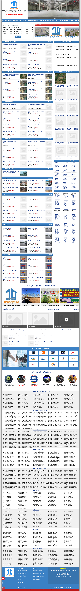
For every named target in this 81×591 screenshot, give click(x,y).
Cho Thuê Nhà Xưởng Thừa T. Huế (40, 418)
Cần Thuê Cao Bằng (68, 514)
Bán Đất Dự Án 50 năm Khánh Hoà (55, 478)
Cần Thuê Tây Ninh (7, 526)
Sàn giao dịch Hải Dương (69, 564)
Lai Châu (73, 169)
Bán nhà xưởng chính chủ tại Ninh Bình (36, 141)
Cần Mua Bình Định (7, 500)
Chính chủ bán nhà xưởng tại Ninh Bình (11, 148)
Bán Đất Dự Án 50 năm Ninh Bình (70, 471)
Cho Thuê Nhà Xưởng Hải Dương (70, 426)
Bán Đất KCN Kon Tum (22, 402)
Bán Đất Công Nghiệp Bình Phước (55, 443)
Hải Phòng (57, 215)
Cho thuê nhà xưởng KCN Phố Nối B (72, 143)
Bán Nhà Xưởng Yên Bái (23, 457)
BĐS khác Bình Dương (68, 530)
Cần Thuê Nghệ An (37, 520)
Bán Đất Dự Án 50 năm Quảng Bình (10, 483)
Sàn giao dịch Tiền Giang (23, 564)
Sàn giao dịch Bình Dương (69, 550)
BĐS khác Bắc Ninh (52, 533)
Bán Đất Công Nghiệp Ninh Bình (70, 432)
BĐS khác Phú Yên (67, 540)
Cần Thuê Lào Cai (67, 515)
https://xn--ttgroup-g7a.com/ (38, 572)
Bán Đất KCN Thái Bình (53, 398)
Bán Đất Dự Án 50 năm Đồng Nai (9, 471)
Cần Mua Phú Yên (67, 501)
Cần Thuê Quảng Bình (7, 522)
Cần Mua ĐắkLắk (51, 500)
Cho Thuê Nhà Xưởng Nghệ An (39, 421)
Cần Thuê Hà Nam (22, 512)
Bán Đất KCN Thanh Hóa (8, 395)
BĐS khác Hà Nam (22, 532)
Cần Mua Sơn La (36, 497)
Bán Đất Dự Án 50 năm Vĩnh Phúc (55, 471)
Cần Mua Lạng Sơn (52, 496)
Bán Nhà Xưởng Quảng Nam (24, 461)
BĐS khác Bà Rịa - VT (52, 541)
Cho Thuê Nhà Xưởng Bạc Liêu (24, 424)
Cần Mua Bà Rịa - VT (52, 502)
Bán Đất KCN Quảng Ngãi (38, 403)
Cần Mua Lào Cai (67, 496)
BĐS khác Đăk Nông (37, 538)
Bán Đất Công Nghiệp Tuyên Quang (10, 438)
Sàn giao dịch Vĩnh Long (53, 564)
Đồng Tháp (73, 183)
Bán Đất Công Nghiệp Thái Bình (54, 436)
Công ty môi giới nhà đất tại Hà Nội (10, 270)
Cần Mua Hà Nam (21, 493)
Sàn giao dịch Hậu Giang (23, 563)
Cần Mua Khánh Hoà (52, 498)
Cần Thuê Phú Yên (67, 520)
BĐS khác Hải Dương (68, 545)
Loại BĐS (18, 27)
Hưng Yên (57, 188)
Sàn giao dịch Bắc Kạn (37, 552)
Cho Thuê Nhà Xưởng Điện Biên (9, 416)
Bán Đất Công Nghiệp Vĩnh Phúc (55, 432)
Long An (73, 184)
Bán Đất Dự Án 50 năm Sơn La (39, 475)
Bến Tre (73, 182)
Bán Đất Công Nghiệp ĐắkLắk (54, 439)
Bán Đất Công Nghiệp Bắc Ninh (54, 434)
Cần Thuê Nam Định (7, 516)
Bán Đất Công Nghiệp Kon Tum (24, 440)
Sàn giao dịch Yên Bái (22, 556)
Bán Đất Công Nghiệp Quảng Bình (10, 442)
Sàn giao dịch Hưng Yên (8, 566)
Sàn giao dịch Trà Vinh (37, 564)
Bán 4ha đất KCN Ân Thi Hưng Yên (35, 131)
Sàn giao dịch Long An (52, 563)
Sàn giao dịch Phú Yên (68, 559)
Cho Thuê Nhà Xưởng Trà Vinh (39, 426)
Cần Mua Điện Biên (7, 496)
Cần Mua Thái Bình (52, 497)
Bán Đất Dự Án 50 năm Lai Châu (39, 474)
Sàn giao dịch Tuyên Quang (8, 556)
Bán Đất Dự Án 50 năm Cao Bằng (70, 472)
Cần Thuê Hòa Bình (37, 512)
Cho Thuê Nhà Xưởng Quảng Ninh (25, 428)
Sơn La (64, 171)
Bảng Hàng (76, 20)
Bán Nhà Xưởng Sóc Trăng (69, 464)
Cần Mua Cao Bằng (68, 494)
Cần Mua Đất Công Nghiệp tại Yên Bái (10, 180)
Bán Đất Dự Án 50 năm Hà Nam (24, 471)
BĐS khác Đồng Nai (7, 532)
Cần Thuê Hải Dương (68, 526)
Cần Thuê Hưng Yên (7, 527)
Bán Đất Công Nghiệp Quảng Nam (25, 442)
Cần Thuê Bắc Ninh (52, 514)
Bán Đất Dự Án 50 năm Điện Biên (9, 474)
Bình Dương (57, 199)
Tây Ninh (64, 186)
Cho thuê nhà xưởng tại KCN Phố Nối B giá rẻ (72, 100)
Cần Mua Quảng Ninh (22, 508)
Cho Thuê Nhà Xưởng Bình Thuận (25, 420)
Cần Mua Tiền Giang (22, 506)
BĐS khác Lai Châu (37, 534)
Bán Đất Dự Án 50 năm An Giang (9, 484)
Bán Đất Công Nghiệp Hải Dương (70, 446)
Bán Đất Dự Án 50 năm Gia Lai (70, 480)
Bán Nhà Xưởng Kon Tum (23, 460)
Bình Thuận (65, 175)
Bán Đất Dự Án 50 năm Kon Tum (24, 482)
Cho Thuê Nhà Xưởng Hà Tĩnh (9, 421)
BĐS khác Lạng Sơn (52, 534)
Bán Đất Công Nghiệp (29, 20)
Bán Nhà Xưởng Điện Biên (8, 454)
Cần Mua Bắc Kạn (36, 494)
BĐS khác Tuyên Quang (7, 537)
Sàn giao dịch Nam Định (8, 555)
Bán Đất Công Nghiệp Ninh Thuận (55, 440)
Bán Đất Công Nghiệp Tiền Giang (24, 446)
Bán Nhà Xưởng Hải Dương (69, 465)
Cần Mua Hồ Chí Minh (22, 492)
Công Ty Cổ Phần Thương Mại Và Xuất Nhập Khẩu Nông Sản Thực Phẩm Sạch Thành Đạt (50, 304)
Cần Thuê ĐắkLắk (52, 519)
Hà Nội (56, 162)
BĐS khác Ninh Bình (68, 532)
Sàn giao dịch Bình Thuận (23, 558)
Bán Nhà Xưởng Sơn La (38, 456)
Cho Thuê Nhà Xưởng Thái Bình (54, 417)
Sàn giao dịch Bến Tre (37, 562)
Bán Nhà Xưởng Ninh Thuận (54, 460)
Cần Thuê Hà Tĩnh (6, 520)
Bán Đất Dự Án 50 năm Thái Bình (55, 475)
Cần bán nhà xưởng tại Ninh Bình (35, 148)
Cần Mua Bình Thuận (22, 500)
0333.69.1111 (59, 386)
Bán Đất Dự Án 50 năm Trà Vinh (39, 487)
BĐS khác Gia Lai (67, 538)
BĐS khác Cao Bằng (68, 533)
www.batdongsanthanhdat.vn (38, 573)
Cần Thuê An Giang (7, 523)
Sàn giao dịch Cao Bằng (68, 552)
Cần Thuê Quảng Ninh (22, 527)
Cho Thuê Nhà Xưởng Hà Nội (9, 412)
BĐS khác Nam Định (7, 536)
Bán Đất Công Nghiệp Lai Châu (39, 435)
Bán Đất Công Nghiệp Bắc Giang (24, 434)
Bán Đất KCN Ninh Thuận (53, 402)
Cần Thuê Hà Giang (22, 515)
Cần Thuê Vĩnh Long (52, 526)
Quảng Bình (65, 179)
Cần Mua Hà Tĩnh (6, 501)
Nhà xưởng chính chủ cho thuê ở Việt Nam (59, 100)
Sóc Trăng (57, 186)
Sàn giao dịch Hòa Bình (38, 551)
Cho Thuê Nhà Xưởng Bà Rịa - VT (55, 422)
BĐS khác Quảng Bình (7, 541)
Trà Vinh (56, 187)
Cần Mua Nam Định (7, 497)
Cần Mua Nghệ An (37, 501)
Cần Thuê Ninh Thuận (52, 520)
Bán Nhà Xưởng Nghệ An (38, 460)
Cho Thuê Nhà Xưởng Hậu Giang (24, 425)
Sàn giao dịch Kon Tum (22, 559)
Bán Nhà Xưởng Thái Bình (53, 456)
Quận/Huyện (18, 29)
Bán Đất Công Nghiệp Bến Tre (39, 443)
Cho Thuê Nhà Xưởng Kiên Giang (40, 425)
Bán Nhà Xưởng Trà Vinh (38, 465)
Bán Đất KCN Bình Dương (69, 393)
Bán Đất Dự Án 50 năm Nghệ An (39, 482)
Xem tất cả (50, 41)
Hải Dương (73, 187)
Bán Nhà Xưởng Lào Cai (68, 454)
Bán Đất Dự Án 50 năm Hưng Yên (9, 488)
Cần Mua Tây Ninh (6, 506)
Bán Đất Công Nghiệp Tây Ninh (9, 446)
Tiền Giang (73, 186)
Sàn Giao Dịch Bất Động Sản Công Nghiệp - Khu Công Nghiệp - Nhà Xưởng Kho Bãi (69, 304)
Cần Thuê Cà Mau (67, 523)
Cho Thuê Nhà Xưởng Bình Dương (71, 412)
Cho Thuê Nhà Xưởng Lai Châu (39, 416)
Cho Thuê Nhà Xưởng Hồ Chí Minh (25, 412)
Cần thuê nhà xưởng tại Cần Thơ (35, 217)
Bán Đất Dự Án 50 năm (46, 20)
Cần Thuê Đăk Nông (37, 519)
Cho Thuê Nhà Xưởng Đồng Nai (9, 413)
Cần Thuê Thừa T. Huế (37, 518)
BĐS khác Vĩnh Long (52, 545)
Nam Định (73, 170)
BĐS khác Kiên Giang (37, 544)
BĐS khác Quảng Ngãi (37, 541)
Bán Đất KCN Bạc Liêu (22, 404)
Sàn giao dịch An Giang (7, 562)
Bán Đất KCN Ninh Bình (68, 394)
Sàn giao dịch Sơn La (37, 555)
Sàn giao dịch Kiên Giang (38, 563)
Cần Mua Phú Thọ (21, 497)
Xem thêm (76, 24)
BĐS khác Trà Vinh (37, 545)
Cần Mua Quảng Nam (22, 502)
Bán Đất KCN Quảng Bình (8, 403)
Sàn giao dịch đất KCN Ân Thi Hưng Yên (36, 104)
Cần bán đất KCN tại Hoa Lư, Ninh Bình (11, 44)
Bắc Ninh (65, 167)
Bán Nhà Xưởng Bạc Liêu (23, 462)
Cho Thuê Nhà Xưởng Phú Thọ (24, 417)
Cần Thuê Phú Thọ (22, 516)
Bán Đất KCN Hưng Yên (7, 408)
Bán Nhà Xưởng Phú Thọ (23, 456)
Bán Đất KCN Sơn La (37, 398)
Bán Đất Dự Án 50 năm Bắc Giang (25, 472)
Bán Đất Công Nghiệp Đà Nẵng (39, 431)
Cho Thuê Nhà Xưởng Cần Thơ (70, 422)
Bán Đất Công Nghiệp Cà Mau (70, 443)
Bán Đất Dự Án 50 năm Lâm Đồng (70, 478)
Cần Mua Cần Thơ (67, 502)
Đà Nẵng (73, 162)
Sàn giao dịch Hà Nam (22, 551)
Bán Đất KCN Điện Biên (7, 397)
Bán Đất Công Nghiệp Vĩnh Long (55, 446)
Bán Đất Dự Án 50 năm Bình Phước (55, 484)
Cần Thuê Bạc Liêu (22, 523)
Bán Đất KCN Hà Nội (7, 393)
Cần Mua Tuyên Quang (7, 498)
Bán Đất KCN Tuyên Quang (8, 399)
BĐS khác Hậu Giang (22, 544)
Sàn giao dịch (67, 20)
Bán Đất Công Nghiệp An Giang (9, 443)
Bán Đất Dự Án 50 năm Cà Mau (70, 484)
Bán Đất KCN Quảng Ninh (23, 408)
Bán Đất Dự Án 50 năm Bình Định (9, 480)
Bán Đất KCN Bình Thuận (23, 400)
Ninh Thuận (74, 178)
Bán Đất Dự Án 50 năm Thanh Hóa (10, 472)
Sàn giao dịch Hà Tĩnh (7, 559)
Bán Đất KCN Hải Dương (69, 407)
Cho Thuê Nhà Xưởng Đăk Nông (39, 420)
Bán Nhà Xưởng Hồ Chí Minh (24, 450)
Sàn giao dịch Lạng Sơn (53, 554)
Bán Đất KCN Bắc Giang (23, 395)
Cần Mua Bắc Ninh (52, 494)
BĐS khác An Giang (7, 542)
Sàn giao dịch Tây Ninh (7, 564)
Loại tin (4, 27)
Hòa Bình (65, 165)
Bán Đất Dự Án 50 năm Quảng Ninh (25, 488)
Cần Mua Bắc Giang (22, 494)
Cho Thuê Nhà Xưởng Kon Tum (24, 421)
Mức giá (4, 33)
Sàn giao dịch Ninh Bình (68, 551)
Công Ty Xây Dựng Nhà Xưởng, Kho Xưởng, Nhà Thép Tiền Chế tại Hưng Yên (31, 304)
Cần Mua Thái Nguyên (68, 497)
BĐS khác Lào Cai (67, 534)
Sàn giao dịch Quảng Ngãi (38, 560)
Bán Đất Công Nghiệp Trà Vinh (39, 446)
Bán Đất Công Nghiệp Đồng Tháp (9, 444)
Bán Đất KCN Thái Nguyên (69, 398)
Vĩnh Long (65, 187)
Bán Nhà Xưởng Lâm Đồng (69, 457)
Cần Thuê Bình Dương (68, 511)
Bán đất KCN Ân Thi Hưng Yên (9, 124)
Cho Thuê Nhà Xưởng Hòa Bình (39, 413)
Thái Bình (73, 171)
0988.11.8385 (47, 386)
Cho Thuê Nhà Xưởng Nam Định (9, 417)
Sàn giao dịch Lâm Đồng (68, 556)
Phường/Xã (18, 31)
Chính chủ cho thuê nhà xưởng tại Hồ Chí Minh (17, 342)
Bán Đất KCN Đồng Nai (7, 394)
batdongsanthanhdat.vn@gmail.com (64, 576)
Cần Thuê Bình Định (7, 519)
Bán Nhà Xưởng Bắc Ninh (53, 453)
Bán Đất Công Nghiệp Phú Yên (70, 440)
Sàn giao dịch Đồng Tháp (8, 563)
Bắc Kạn (56, 167)
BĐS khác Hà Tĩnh (6, 540)
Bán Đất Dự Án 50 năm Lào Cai (70, 474)
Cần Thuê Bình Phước (52, 523)
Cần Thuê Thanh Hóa (7, 514)
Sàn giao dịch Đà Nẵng (37, 550)
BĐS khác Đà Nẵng (37, 530)
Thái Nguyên (57, 173)
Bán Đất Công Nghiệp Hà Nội (9, 431)
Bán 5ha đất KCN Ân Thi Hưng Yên (10, 131)
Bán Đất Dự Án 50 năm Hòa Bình (40, 471)
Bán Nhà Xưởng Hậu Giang (23, 464)
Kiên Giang (65, 184)
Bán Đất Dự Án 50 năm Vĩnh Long (55, 487)
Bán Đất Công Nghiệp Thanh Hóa (9, 434)
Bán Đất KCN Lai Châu (37, 397)
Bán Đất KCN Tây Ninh (7, 407)
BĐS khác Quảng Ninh (22, 546)
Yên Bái (73, 173)
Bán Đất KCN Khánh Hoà (53, 399)
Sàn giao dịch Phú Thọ (22, 555)
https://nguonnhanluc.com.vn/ (38, 576)
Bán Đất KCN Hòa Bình (38, 394)
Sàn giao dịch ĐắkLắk (52, 558)
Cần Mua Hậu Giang (22, 505)
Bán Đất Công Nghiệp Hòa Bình (39, 432)
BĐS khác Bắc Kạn (37, 533)
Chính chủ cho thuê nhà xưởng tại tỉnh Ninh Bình (17, 336)
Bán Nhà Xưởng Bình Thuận (23, 458)
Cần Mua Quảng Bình (7, 502)
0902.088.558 (72, 388)
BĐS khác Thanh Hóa (7, 533)
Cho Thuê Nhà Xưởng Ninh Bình (70, 413)
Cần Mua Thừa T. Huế (37, 498)
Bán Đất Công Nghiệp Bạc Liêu (24, 443)
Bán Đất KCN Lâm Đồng (68, 399)
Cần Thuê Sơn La (36, 516)
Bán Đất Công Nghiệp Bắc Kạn (39, 434)
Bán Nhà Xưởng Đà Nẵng (38, 450)
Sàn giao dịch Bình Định (7, 558)
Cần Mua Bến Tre (36, 504)
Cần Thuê (57, 20)
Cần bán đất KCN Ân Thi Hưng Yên (10, 104)
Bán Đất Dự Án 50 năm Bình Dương (71, 470)
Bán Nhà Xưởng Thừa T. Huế (39, 457)
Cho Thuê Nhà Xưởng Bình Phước (55, 424)
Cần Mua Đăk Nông (37, 500)
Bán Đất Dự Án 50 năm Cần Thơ (70, 483)
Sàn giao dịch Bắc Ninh (53, 552)
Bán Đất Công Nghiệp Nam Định (9, 436)
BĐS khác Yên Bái (21, 537)
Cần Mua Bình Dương (68, 492)
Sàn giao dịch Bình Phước (53, 562)
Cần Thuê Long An (52, 524)
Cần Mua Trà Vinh (36, 506)
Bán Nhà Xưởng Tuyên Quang (9, 457)
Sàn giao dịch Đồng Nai (7, 551)
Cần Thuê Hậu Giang (22, 524)
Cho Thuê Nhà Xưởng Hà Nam (24, 413)
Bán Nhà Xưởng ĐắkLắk (53, 458)
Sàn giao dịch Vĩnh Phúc (53, 551)
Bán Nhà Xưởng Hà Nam (23, 452)
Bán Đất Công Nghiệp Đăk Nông (39, 439)
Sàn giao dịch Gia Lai (68, 558)
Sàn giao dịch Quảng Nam (23, 560)
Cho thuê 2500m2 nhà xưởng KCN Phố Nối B (59, 129)
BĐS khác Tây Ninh (7, 545)
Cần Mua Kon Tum (22, 501)
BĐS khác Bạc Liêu (22, 542)
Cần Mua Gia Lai (67, 500)
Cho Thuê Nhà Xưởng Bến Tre (39, 424)
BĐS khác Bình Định (7, 538)
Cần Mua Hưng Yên (7, 508)
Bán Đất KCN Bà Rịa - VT (53, 403)
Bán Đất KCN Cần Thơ (68, 403)
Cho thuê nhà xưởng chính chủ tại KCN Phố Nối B (72, 114)
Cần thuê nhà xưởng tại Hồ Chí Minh (10, 210)
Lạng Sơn (57, 170)
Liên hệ (71, 20)
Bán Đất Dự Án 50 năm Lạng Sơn (55, 474)
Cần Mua (53, 20)
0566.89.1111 (8, 385)
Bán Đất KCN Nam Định (7, 398)
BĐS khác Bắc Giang (22, 533)
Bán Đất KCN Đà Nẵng (37, 393)
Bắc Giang (73, 166)
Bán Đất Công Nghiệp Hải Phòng (55, 431)
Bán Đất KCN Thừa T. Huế (38, 399)
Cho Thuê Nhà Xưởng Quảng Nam (25, 422)
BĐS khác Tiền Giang (22, 545)
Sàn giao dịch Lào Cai (68, 554)
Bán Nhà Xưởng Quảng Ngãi (39, 461)
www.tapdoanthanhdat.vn (37, 570)
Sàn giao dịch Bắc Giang (23, 552)
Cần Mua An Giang (6, 504)
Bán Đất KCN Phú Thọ (22, 398)
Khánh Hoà (65, 174)
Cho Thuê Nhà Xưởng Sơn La (39, 417)
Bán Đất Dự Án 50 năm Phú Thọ (24, 475)
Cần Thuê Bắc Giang (22, 514)
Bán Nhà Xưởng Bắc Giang (23, 453)
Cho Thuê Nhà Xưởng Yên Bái (24, 418)
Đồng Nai (57, 200)
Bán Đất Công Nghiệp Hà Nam (24, 432)
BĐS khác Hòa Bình (37, 532)
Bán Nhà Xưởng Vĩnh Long (53, 465)
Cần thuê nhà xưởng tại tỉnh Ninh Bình (11, 203)
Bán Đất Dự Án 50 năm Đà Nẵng (39, 470)
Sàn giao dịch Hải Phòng (53, 550)
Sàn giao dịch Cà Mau (68, 562)
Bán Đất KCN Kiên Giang (38, 406)
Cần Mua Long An (52, 505)
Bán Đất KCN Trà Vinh (37, 407)
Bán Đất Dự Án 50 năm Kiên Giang (40, 486)
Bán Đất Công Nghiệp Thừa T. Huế (40, 438)
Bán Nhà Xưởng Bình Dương (69, 450)
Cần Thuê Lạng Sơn (52, 515)
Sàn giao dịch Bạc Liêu (22, 562)
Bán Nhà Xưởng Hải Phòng (53, 450)
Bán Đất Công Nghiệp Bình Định (9, 439)
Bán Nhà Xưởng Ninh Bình (69, 452)
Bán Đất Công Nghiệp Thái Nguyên (71, 436)
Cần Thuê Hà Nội (6, 511)
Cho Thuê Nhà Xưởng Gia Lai (70, 420)
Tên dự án (5, 25)
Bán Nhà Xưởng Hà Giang (23, 454)
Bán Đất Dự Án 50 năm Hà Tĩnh (9, 482)
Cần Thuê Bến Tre (37, 523)
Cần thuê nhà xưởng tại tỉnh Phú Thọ (36, 203)
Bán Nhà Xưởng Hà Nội (7, 450)
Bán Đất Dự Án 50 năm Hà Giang (24, 474)
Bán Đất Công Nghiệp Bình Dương (70, 431)
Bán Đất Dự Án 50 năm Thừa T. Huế (40, 478)
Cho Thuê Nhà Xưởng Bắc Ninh (54, 415)
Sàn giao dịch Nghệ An (37, 559)
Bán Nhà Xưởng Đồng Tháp (8, 464)
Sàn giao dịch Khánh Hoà (53, 556)
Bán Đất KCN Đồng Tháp (8, 406)
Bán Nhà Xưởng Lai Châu (38, 454)
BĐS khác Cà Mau (67, 542)
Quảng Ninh (65, 188)
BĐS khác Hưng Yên (7, 546)
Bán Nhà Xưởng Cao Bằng (69, 453)
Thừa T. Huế (57, 174)
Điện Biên (57, 169)
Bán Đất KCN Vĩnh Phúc (53, 394)
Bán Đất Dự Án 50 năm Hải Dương (71, 487)
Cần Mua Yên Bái (21, 498)
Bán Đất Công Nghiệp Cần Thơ (70, 442)
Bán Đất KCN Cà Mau (68, 404)
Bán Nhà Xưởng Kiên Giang (38, 464)
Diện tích (17, 33)
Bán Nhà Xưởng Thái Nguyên (69, 456)
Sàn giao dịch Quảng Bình (8, 560)
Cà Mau (64, 183)
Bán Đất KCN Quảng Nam (23, 403)
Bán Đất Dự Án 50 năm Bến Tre (39, 484)
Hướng (4, 31)
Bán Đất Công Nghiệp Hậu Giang (24, 444)
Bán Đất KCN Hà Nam (22, 394)
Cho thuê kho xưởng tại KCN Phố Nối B (60, 143)
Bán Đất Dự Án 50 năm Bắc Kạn (39, 472)
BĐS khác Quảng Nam (22, 541)
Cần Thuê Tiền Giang (22, 526)
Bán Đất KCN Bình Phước (53, 404)
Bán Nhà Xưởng (37, 20)
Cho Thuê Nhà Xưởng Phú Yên (70, 421)
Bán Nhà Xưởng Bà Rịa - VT (54, 461)
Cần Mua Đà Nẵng (37, 492)
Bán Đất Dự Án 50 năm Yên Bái (24, 478)
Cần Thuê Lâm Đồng (68, 518)
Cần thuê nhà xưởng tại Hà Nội (9, 217)
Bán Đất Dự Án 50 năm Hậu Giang (25, 486)
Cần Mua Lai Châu (37, 496)
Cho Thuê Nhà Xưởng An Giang (9, 424)
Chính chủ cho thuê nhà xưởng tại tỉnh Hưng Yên (14, 329)
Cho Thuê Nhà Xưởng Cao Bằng (70, 415)
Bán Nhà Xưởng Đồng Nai (8, 452)
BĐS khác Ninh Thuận (52, 540)
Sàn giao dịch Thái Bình (53, 555)
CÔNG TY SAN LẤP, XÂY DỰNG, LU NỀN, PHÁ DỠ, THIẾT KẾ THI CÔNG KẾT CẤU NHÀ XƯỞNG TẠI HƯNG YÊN (11, 304)
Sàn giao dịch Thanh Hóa (8, 552)
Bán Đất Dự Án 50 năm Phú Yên (70, 482)
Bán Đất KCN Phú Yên (68, 402)
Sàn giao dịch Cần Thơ (68, 560)
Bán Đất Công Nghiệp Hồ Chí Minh (25, 431)
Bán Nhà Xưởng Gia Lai (68, 458)
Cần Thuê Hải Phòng (52, 511)
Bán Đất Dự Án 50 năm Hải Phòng (55, 470)
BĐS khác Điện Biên (7, 534)
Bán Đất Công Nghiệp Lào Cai (70, 435)
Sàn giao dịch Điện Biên (7, 554)
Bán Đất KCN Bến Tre (37, 404)
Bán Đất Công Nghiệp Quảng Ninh (25, 447)
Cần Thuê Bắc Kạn (37, 514)
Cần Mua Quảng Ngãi (37, 502)
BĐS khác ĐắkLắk (52, 538)
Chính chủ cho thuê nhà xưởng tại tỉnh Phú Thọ (43, 336)
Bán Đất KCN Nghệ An (37, 402)
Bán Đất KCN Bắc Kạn (37, 395)
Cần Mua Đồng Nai (7, 493)
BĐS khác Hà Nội (6, 530)
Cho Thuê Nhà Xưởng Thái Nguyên (71, 417)
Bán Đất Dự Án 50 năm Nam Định (9, 475)
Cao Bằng (73, 167)
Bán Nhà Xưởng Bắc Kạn (38, 453)
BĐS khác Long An (52, 544)
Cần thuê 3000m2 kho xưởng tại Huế (10, 197)
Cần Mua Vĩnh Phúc (52, 493)
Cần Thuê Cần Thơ (67, 522)
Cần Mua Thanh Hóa (7, 494)
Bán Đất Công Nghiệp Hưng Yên (9, 447)
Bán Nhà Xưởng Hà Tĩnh (8, 460)
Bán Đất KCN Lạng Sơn (53, 397)
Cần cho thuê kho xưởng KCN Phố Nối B (72, 157)
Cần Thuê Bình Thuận (22, 519)
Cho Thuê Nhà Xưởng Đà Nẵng (39, 412)
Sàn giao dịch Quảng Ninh (23, 566)
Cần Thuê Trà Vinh (37, 526)
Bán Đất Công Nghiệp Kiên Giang (40, 444)
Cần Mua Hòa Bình (37, 493)
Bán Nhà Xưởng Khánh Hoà (54, 457)
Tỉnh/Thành (5, 29)
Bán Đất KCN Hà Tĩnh (7, 402)
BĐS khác (62, 20)
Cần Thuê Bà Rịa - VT (52, 522)
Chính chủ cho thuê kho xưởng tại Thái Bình (72, 86)
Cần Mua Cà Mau (67, 504)
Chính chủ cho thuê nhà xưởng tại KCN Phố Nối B (72, 129)
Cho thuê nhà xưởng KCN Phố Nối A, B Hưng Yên (66, 329)
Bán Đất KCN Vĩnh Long (53, 407)
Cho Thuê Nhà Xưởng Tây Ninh (9, 426)
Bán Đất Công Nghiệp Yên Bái (24, 438)
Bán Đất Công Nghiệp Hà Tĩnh (9, 440)
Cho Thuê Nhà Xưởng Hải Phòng (55, 412)
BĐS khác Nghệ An (37, 540)
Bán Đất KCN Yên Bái (22, 399)
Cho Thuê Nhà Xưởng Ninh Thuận (55, 421)
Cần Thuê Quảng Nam (22, 522)
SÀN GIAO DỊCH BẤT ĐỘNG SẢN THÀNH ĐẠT (41, 37)
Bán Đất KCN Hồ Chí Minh (23, 393)
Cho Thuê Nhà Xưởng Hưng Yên (9, 428)
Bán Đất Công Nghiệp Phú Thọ (24, 436)
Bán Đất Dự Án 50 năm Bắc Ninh (55, 472)
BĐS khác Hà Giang (22, 534)
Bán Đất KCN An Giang (7, 404)
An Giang (56, 182)
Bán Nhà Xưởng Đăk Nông (38, 458)
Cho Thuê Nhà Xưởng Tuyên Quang (10, 418)
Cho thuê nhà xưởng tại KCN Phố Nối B (60, 157)
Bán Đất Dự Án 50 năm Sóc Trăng (70, 486)
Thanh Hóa (65, 166)
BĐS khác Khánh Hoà (52, 537)
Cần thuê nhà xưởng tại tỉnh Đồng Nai (36, 210)
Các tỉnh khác (57, 208)
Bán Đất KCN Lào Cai (68, 397)
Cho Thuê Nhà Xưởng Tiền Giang (25, 426)
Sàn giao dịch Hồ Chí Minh (23, 550)
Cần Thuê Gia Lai (67, 519)
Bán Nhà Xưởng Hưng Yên (8, 466)
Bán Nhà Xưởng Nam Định (8, 456)
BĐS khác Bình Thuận (22, 538)
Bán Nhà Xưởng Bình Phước (54, 462)
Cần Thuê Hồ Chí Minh (22, 511)
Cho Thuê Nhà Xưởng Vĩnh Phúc (55, 413)
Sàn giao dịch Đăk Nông (38, 558)
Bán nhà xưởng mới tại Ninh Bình (35, 154)
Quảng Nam (74, 179)
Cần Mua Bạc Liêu (21, 504)
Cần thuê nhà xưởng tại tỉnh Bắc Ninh (36, 197)
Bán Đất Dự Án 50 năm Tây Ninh (9, 487)
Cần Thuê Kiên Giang (37, 524)
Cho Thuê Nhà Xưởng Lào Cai (70, 416)
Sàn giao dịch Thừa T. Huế (38, 556)
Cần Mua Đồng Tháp (7, 505)
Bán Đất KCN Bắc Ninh (53, 395)
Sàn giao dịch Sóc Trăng (68, 563)
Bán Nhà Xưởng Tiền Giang (23, 465)
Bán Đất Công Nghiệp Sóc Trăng (70, 444)
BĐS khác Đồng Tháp (7, 544)
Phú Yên (56, 179)
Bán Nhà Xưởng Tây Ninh (8, 465)
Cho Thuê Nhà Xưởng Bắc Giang (24, 415)
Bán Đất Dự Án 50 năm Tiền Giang (25, 487)
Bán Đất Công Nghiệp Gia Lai (69, 439)
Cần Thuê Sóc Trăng (68, 524)
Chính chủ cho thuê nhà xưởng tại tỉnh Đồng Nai (43, 342)
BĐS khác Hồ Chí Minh (22, 530)
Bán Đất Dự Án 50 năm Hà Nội (9, 470)
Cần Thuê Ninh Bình (68, 512)
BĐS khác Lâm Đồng (68, 537)
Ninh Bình (57, 166)
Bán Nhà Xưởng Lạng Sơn (53, 454)
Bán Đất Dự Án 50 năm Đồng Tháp (10, 486)
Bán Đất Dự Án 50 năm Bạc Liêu (24, 484)
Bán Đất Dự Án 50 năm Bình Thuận (25, 480)
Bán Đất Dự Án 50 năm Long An (54, 486)
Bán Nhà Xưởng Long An (53, 464)
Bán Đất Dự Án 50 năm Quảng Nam (25, 483)
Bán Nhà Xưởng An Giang (8, 462)
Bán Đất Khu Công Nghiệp (9, 20)
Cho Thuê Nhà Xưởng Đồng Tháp (9, 425)
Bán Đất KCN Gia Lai (68, 400)
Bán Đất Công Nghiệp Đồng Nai (9, 432)
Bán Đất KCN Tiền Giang (23, 407)
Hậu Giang (57, 184)
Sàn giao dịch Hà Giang (23, 554)
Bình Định (57, 175)
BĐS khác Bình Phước (52, 542)
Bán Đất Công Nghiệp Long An (54, 444)
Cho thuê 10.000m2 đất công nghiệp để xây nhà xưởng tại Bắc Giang (60, 86)
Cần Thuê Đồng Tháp (7, 524)
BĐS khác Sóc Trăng (68, 544)
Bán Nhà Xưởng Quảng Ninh (24, 466)
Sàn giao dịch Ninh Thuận (53, 559)
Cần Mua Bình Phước (52, 504)
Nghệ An (64, 178)
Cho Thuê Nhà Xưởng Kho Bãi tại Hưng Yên (72, 37)
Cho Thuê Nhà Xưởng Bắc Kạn (39, 415)
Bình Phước (57, 183)
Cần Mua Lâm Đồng (68, 498)
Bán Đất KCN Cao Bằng (68, 395)
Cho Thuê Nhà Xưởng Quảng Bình (10, 422)
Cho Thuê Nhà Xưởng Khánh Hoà (55, 418)
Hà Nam (56, 165)
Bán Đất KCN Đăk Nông (38, 400)
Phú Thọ (56, 171)
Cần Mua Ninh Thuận (52, 501)
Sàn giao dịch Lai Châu (38, 554)
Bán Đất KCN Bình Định (7, 400)
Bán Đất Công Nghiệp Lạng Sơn (54, 435)
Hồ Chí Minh (65, 162)
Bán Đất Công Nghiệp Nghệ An (39, 440)
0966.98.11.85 (21, 385)
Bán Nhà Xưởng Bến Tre (38, 462)
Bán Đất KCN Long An (52, 406)
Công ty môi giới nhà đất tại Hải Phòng (36, 277)
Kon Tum (56, 178)
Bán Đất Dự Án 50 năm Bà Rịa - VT (55, 483)
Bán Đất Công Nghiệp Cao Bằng (70, 434)
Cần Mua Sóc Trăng (68, 505)
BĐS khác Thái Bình (52, 536)
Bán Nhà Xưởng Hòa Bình (38, 452)
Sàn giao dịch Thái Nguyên (69, 555)
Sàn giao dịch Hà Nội (7, 550)
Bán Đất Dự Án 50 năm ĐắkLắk (54, 480)
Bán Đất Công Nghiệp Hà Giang (24, 435)
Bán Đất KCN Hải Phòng (53, 393)
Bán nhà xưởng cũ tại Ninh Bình (9, 161)
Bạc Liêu (64, 182)
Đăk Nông (73, 175)
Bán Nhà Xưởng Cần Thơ (69, 461)
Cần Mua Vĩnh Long (52, 506)
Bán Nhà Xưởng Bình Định (8, 458)
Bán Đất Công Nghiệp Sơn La (39, 436)
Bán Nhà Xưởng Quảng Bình (8, 461)
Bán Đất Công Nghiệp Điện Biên (9, 435)
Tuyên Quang (65, 173)
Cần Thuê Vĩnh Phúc (52, 512)
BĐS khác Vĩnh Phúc (52, 532)
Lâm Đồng (73, 174)
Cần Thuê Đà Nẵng (37, 511)
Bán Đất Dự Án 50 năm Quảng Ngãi (40, 483)
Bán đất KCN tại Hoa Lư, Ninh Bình (35, 57)
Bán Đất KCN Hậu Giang (23, 406)
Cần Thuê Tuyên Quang (8, 518)
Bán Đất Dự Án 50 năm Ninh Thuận (55, 482)
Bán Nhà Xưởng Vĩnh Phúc (53, 452)
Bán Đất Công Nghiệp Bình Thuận (25, 439)
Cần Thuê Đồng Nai (7, 512)
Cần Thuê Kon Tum (22, 520)
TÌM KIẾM (18, 36)
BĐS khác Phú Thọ (22, 536)
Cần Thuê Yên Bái (21, 518)
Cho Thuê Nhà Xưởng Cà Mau (70, 424)
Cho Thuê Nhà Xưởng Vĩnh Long (55, 426)
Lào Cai (64, 170)
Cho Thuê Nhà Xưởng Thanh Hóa (9, 415)
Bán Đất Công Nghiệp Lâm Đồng (70, 438)
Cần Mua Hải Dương (68, 506)
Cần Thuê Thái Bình (52, 516)
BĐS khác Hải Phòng (52, 530)
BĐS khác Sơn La (36, 536)
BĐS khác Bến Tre (37, 542)
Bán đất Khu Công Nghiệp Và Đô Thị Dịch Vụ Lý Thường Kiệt (56, 37)
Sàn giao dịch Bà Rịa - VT (53, 560)
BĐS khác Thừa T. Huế (37, 537)
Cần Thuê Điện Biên (7, 515)
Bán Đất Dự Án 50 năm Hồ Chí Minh (25, 470)
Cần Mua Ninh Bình (67, 493)
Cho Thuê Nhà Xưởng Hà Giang (24, 416)
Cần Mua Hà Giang (22, 496)
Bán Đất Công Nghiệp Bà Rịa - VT (55, 442)
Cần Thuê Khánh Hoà (52, 518)
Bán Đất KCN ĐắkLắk (52, 400)
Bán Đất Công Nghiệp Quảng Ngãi (40, 442)
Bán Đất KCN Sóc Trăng (68, 406)
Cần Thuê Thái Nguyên (68, 516)
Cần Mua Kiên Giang (37, 505)
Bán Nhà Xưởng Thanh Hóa (8, 453)
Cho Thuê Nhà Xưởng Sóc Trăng (70, 425)
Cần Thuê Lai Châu (37, 515)
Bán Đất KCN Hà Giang (22, 397)
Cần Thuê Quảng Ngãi (37, 522)
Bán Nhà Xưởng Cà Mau (68, 462)
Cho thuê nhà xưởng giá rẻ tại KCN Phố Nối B (60, 114)
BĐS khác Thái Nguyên (68, 536)
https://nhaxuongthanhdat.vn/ (38, 575)
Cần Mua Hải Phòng (52, 492)
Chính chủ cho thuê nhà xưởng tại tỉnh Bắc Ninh (39, 329)
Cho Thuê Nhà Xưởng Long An (54, 425)
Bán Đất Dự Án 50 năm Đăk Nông (40, 480)
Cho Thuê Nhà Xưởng (19, 20)
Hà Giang (65, 169)
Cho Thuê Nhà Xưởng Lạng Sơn (54, 416)
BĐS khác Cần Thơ (67, 541)
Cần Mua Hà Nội (6, 492)
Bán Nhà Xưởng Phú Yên (69, 460)
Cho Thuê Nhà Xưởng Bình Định (9, 420)
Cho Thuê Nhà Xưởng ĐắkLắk (54, 420)
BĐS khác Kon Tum (22, 540)
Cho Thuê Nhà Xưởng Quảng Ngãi (40, 422)
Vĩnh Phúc (73, 165)
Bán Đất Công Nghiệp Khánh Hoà (55, 438)
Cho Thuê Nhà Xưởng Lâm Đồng (70, 418)
